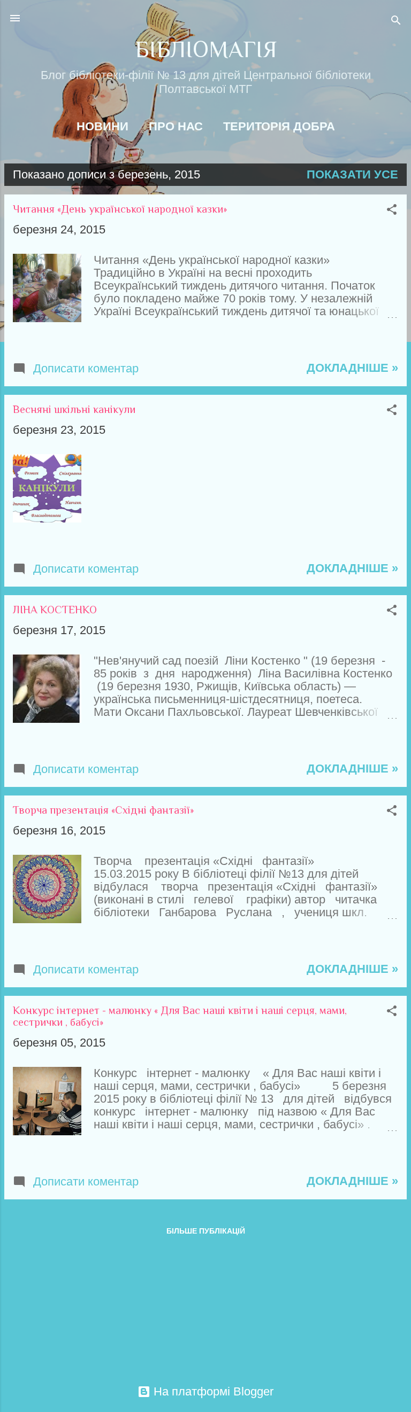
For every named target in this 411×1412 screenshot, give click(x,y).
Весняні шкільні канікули (74, 409)
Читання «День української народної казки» (120, 209)
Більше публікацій (205, 1231)
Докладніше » (352, 368)
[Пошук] (396, 21)
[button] (391, 211)
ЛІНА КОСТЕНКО (55, 609)
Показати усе (352, 174)
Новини (102, 126)
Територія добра (279, 126)
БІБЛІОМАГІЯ (206, 49)
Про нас (176, 126)
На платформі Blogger (211, 1391)
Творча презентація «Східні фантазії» (103, 810)
